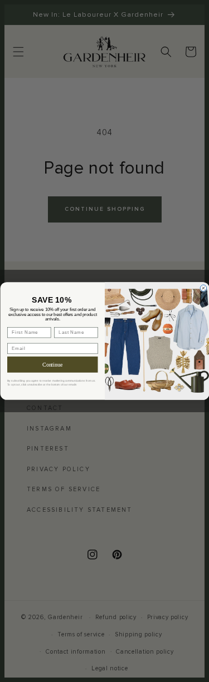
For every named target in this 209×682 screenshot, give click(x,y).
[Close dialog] (203, 288)
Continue (52, 365)
